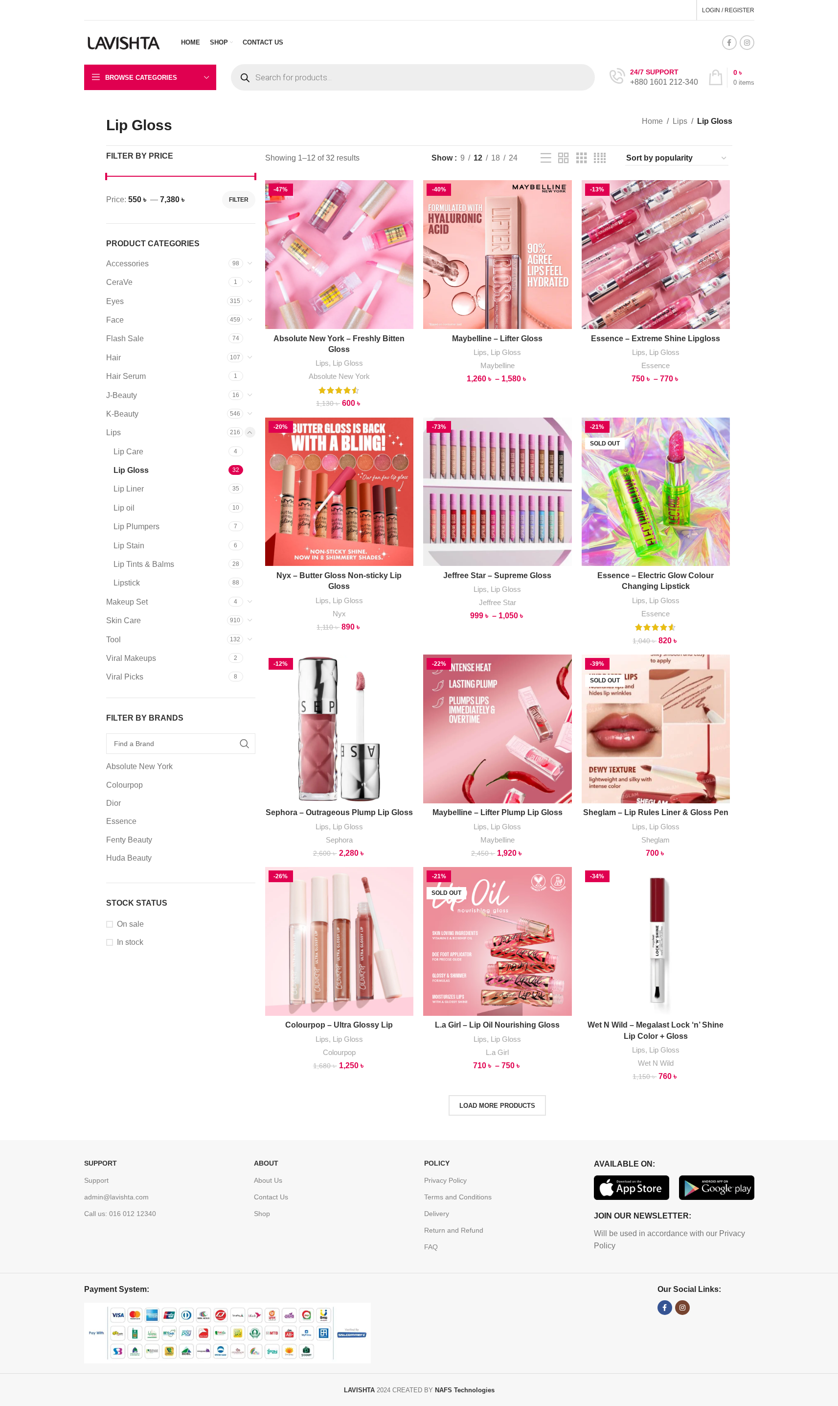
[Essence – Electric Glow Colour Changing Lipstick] (656, 492)
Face (115, 320)
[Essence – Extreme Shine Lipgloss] (656, 254)
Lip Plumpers (136, 526)
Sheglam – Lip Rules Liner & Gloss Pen (655, 812)
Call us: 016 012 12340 (120, 1214)
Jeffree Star (497, 602)
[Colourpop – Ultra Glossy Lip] (339, 941)
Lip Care (128, 451)
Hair (113, 357)
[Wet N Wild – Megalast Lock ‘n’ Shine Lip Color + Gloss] (656, 941)
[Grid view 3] (581, 158)
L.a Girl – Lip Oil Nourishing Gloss (497, 1025)
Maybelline (497, 365)
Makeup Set (127, 602)
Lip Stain (128, 545)
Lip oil (124, 508)
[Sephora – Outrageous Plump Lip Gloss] (339, 729)
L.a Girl (497, 1052)
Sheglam (655, 840)
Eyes (115, 301)
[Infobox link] (654, 78)
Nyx (339, 613)
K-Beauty (122, 414)
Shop (262, 1214)
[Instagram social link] (747, 42)
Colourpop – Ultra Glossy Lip (339, 1025)
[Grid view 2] (563, 158)
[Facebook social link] (729, 42)
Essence (655, 365)
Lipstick (126, 583)
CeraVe (119, 282)
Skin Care (123, 620)
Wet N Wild (656, 1063)
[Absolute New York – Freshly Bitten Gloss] (339, 254)
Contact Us (271, 1197)
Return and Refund (453, 1230)
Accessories (127, 263)
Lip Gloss (131, 470)
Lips (680, 121)
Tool (113, 639)
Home (652, 121)
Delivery (436, 1214)
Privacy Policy (445, 1180)
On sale (130, 924)
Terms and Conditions (458, 1197)
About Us (268, 1180)
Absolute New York (339, 376)
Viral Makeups (131, 658)
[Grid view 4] (600, 158)
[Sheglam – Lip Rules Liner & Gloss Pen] (656, 729)
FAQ (431, 1247)
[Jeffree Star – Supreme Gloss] (497, 492)
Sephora (339, 840)
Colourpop (339, 1052)
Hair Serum (126, 376)
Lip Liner (128, 489)
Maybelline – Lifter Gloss (497, 338)
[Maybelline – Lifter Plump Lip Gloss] (497, 729)
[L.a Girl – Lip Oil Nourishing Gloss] (497, 941)
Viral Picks (124, 677)
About (266, 1163)
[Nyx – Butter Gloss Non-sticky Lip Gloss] (339, 492)
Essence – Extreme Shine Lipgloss (655, 338)
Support (100, 1163)
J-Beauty (121, 395)
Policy (437, 1163)
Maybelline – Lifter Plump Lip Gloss (497, 812)
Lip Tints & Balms (143, 564)
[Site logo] (124, 42)
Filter (239, 199)
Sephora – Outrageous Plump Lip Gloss (339, 812)
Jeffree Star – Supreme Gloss (497, 575)
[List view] (546, 158)
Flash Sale (125, 338)
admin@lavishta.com (116, 1197)
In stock (130, 942)
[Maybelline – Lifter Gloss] (497, 254)
